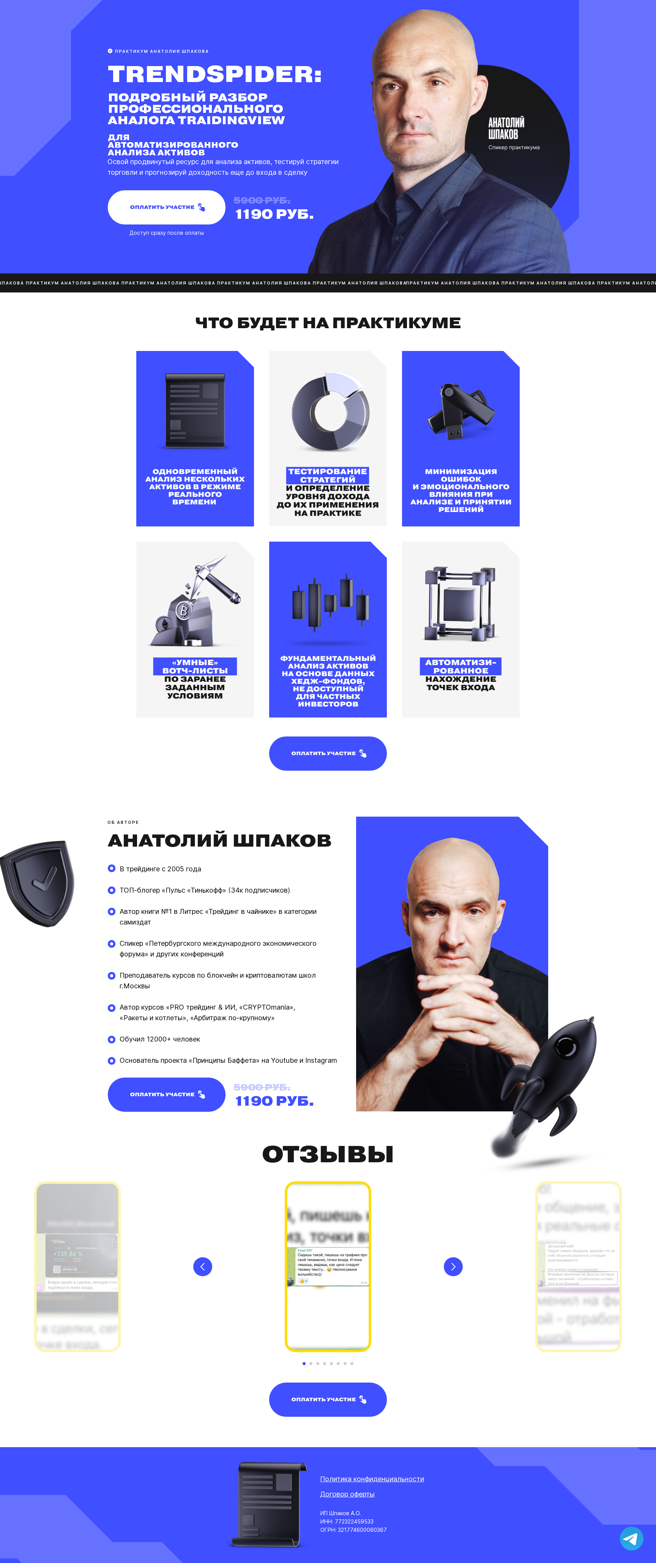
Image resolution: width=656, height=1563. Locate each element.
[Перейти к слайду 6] (338, 1363)
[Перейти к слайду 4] (324, 1363)
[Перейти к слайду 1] (304, 1363)
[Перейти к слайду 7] (345, 1363)
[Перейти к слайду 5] (331, 1363)
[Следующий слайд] (453, 1266)
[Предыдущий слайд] (202, 1266)
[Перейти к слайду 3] (317, 1363)
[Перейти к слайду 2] (310, 1363)
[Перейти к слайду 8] (351, 1363)
